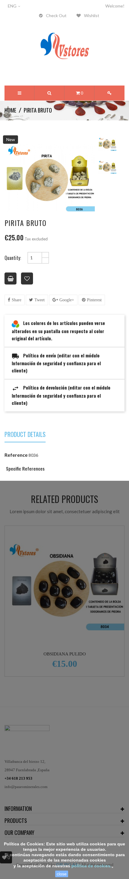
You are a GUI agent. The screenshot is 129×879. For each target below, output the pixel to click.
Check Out (56, 15)
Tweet (39, 300)
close (62, 873)
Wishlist (91, 15)
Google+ (66, 300)
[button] (49, 93)
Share (16, 300)
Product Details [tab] (25, 435)
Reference (16, 455)
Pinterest (94, 300)
